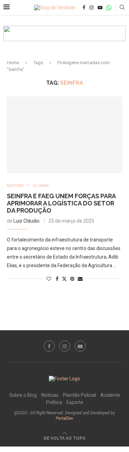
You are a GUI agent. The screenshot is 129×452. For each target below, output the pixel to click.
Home (13, 62)
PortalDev (64, 418)
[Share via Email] (80, 279)
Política (54, 402)
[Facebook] (84, 7)
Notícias (49, 395)
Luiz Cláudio (26, 221)
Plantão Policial (79, 395)
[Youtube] (100, 7)
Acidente (110, 395)
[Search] (122, 7)
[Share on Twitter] (64, 279)
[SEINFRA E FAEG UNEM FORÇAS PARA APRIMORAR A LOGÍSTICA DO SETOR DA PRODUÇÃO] (64, 134)
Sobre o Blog (23, 395)
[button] (64, 33)
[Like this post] (48, 279)
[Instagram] (91, 7)
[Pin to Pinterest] (72, 279)
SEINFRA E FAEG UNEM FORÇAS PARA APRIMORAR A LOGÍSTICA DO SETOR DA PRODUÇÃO (61, 203)
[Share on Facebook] (57, 279)
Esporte (74, 402)
